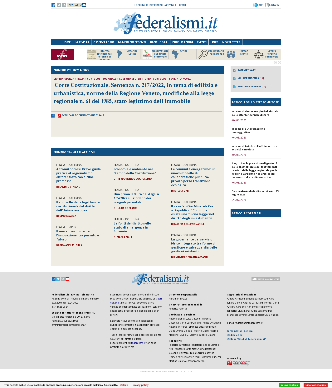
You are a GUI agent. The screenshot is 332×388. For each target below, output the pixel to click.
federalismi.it (138, 343)
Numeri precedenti (132, 42)
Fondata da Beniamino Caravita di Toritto (160, 5)
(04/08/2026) (239, 120)
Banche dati (159, 42)
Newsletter (231, 42)
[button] (258, 5)
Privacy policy (139, 385)
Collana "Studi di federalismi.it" (246, 339)
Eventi (202, 42)
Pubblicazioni (182, 42)
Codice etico (234, 335)
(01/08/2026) (239, 182)
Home (67, 42)
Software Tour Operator (166, 376)
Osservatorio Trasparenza (189, 52)
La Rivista (82, 42)
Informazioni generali (240, 331)
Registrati (274, 4)
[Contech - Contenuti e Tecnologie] (238, 362)
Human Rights (216, 52)
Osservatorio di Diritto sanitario (272, 53)
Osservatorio (103, 42)
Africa (156, 51)
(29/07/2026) (239, 200)
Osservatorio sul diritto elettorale (133, 53)
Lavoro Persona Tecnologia (244, 53)
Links (214, 42)
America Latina (105, 52)
